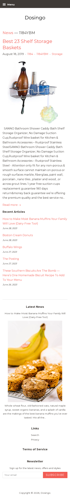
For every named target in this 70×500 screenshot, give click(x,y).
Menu (11, 4)
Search (35, 435)
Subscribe (55, 475)
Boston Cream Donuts (18, 235)
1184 (30, 54)
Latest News (35, 306)
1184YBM (42, 54)
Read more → (12, 204)
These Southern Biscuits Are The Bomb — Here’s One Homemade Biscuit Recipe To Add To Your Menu (34, 275)
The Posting (11, 258)
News (8, 33)
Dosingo (45, 493)
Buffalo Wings (12, 247)
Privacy (35, 439)
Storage (57, 54)
